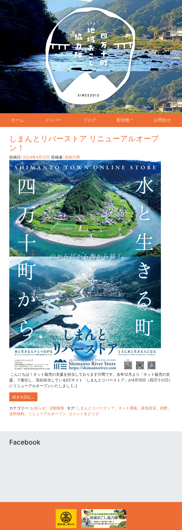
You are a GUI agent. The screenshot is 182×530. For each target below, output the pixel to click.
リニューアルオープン (47, 413)
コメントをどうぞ (83, 413)
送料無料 (16, 413)
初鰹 (164, 408)
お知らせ (38, 408)
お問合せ (162, 119)
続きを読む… (23, 396)
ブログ (89, 119)
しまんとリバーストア (95, 408)
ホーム (17, 119)
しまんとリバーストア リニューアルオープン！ (84, 143)
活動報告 (56, 408)
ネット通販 (127, 408)
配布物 (123, 119)
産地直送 (148, 408)
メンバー (53, 119)
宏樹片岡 (72, 157)
